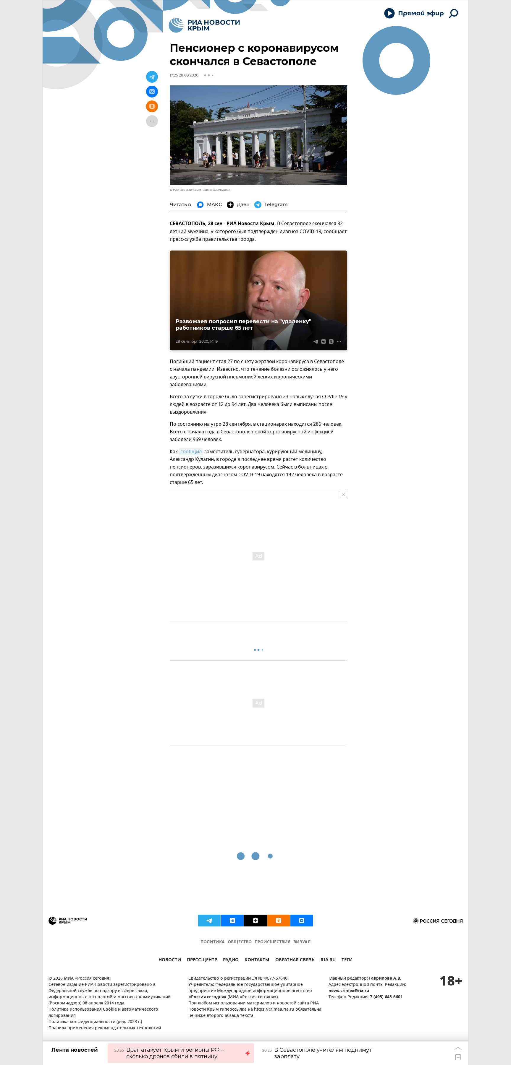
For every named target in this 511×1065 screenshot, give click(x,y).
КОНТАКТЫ (257, 960)
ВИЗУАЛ (302, 942)
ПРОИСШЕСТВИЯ (272, 942)
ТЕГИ (347, 960)
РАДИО (231, 960)
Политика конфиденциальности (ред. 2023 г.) (95, 1022)
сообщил (191, 451)
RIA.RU (328, 960)
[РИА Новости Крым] (204, 25)
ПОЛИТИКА (212, 942)
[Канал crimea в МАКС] (301, 920)
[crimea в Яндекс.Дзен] (255, 920)
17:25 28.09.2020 (184, 75)
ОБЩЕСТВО (240, 942)
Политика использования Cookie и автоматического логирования (103, 1012)
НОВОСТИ (170, 960)
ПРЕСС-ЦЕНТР (202, 960)
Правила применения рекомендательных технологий (104, 1028)
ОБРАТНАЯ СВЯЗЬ (295, 960)
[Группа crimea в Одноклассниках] (278, 920)
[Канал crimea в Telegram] (209, 920)
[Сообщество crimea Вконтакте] (232, 920)
